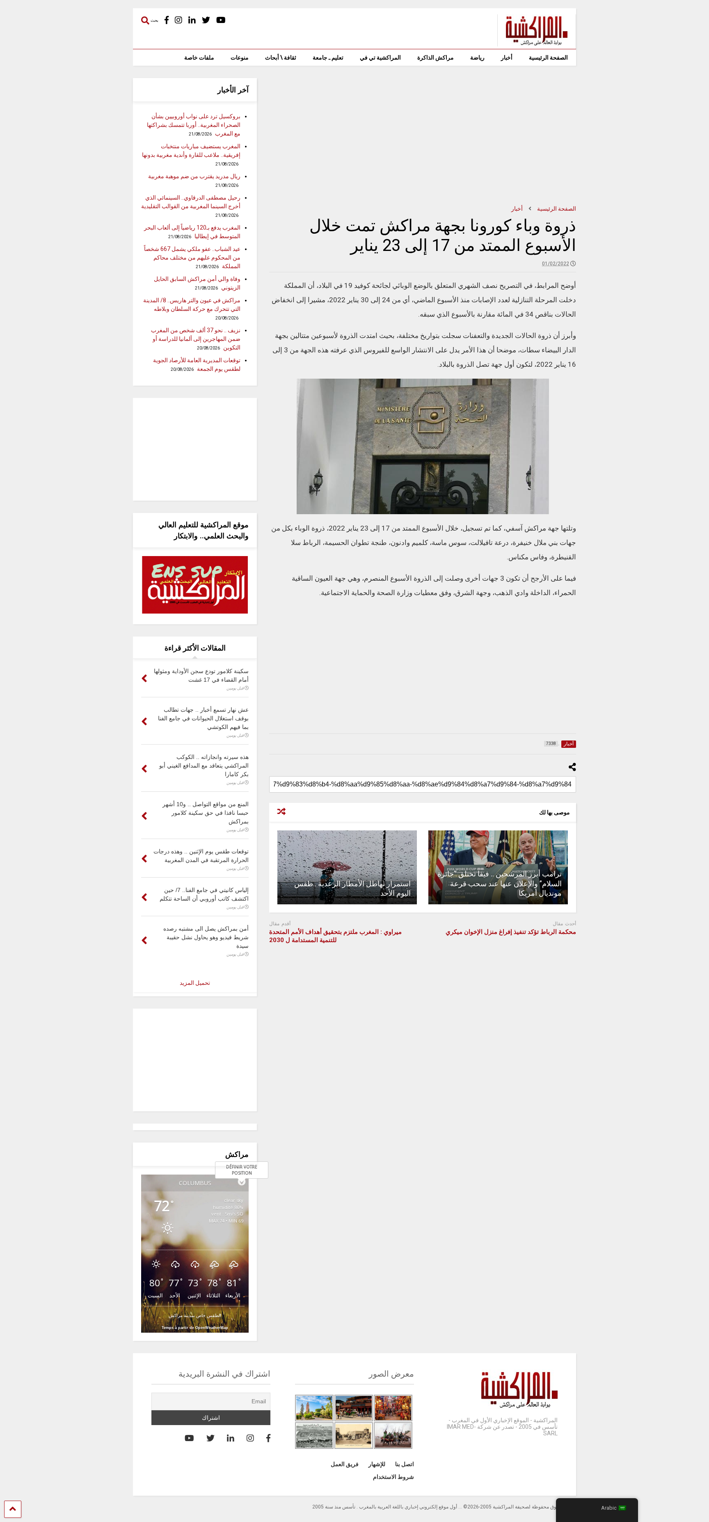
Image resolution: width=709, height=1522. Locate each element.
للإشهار (376, 1464)
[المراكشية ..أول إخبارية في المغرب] (532, 43)
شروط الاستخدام (393, 1477)
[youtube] (221, 20)
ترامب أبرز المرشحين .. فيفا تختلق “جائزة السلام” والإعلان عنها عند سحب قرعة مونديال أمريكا (499, 883)
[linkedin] (192, 20)
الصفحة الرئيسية (548, 57)
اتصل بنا (404, 1464)
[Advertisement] (422, 135)
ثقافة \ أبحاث (280, 57)
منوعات (240, 57)
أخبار (506, 57)
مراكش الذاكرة (435, 57)
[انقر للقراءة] (347, 867)
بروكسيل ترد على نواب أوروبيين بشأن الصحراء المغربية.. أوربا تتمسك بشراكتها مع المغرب (193, 125)
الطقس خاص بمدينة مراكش (195, 1315)
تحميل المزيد (195, 982)
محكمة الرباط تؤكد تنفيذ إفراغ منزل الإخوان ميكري (511, 932)
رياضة (477, 57)
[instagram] (178, 20)
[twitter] (206, 20)
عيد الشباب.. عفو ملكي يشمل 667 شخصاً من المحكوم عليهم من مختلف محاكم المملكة (192, 257)
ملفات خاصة (199, 57)
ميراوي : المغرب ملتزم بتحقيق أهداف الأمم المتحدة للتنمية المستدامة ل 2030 (335, 936)
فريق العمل (345, 1464)
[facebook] (167, 20)
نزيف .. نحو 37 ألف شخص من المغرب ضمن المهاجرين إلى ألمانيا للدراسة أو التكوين (195, 339)
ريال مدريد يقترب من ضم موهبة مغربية (194, 176)
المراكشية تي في (380, 57)
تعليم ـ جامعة (328, 57)
